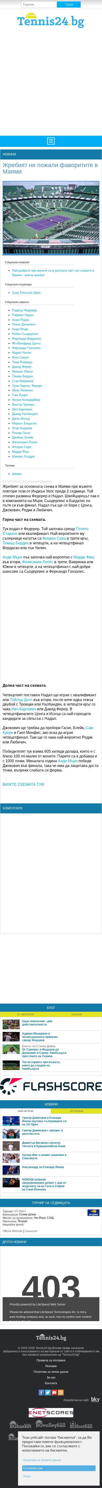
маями (16, 474)
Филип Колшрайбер (26, 400)
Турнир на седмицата (51, 1203)
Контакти (51, 1383)
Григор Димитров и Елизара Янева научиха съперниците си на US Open (44, 1121)
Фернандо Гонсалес (26, 348)
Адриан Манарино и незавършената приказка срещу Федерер (40, 1037)
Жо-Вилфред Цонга (26, 343)
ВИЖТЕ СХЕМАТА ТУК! (23, 784)
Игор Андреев (22, 428)
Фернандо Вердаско (26, 338)
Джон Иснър (21, 418)
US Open (20, 1211)
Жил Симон (20, 357)
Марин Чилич (21, 352)
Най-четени (25, 1111)
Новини (9, 154)
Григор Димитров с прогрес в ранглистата (42, 1132)
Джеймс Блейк (22, 437)
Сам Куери (20, 395)
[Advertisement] (51, 81)
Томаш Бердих (22, 376)
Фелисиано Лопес (25, 442)
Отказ (27, 1476)
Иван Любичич (22, 390)
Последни (76, 1111)
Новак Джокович (24, 324)
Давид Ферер (21, 366)
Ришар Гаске (21, 433)
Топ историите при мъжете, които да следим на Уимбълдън (41, 1065)
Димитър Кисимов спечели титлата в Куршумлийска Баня (43, 1144)
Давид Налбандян (25, 414)
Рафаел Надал (23, 315)
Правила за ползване (51, 1360)
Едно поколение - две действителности (37, 1023)
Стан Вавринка (22, 381)
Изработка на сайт (76, 1400)
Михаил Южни (22, 371)
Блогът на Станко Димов (38, 1046)
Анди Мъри (20, 329)
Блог (51, 1008)
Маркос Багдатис (24, 423)
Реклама (51, 1366)
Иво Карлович (22, 409)
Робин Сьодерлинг (25, 334)
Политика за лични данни (51, 1372)
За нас (51, 1377)
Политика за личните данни (42, 1460)
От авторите (25, 1014)
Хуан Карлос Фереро (27, 386)
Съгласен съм (32, 1468)
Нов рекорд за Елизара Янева (43, 1167)
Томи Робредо (22, 362)
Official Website (13, 1231)
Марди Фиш (20, 451)
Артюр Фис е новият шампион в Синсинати (44, 1156)
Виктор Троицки (23, 404)
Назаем (76, 1014)
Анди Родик (20, 320)
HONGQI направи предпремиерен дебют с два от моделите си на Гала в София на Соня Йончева (44, 1184)
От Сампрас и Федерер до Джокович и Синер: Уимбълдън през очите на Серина (44, 1053)
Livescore (31, 1231)
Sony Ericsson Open (26, 292)
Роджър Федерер (24, 310)
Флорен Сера (21, 447)
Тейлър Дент (21, 700)
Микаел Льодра (23, 456)
